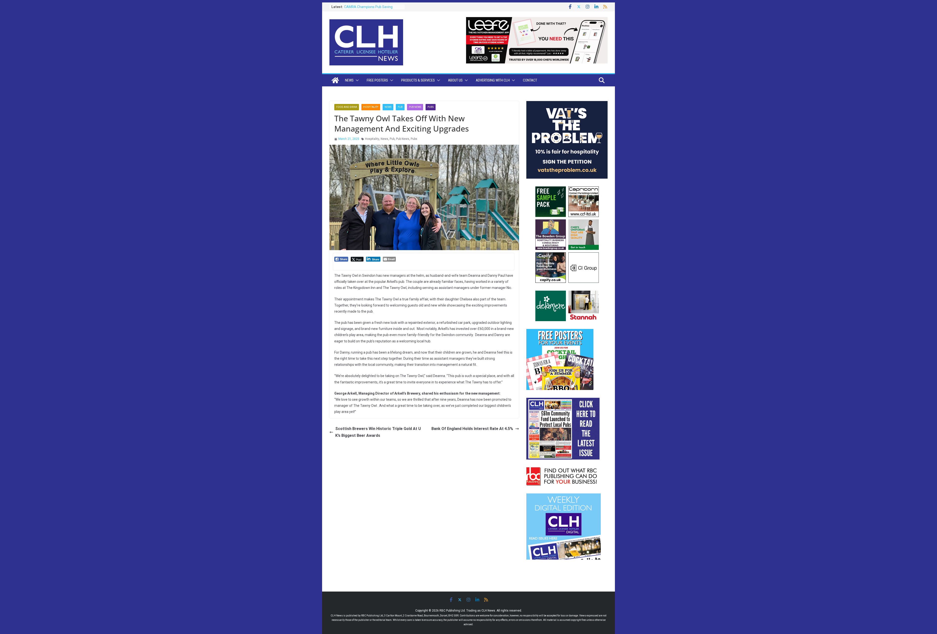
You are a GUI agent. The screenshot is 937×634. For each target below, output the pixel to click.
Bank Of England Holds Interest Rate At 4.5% (472, 428)
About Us (455, 80)
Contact (530, 80)
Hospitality (370, 107)
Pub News (415, 107)
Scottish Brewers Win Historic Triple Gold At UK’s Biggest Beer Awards (378, 432)
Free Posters (377, 80)
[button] (356, 80)
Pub (400, 107)
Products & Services (418, 80)
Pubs (431, 107)
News (349, 80)
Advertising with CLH (493, 80)
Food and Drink (346, 107)
